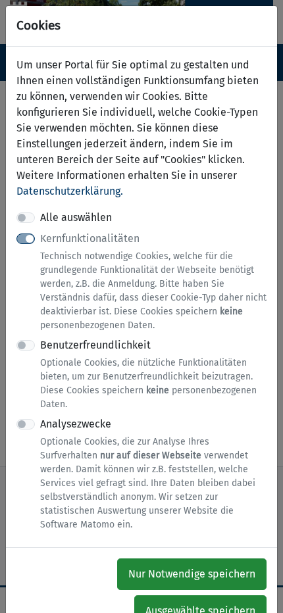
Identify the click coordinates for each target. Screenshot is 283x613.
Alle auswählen (76, 217)
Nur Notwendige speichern (191, 574)
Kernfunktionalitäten (153, 281)
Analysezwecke (147, 474)
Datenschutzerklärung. (69, 191)
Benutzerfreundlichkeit (148, 374)
